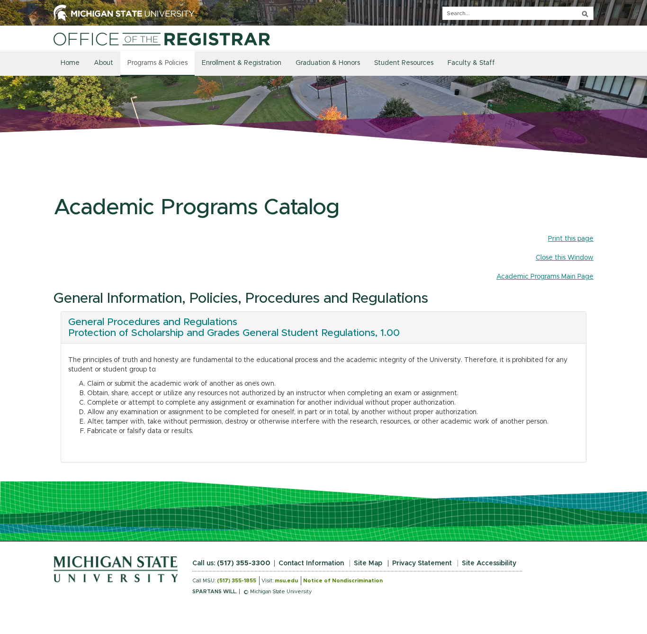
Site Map (368, 563)
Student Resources (403, 63)
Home (70, 63)
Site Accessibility (489, 563)
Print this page (570, 238)
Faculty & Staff (471, 63)
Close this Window (564, 257)
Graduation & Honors (328, 63)
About (103, 63)
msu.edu (286, 580)
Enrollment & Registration (241, 63)
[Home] (162, 39)
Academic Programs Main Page (544, 276)
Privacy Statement (422, 563)
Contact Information (311, 563)
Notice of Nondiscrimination (343, 580)
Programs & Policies (157, 63)
